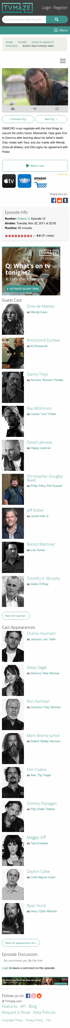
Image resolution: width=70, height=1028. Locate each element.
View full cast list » (16, 615)
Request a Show (16, 1013)
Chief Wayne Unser (43, 877)
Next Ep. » (51, 119)
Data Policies (44, 1013)
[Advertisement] (31, 271)
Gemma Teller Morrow (45, 673)
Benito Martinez (41, 544)
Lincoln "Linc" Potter (43, 414)
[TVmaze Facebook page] (28, 996)
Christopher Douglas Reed (45, 478)
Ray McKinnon (39, 408)
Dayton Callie (38, 871)
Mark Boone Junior (43, 735)
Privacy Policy (34, 1020)
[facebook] (53, 201)
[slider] (20, 235)
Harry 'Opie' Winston (44, 911)
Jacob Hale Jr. (40, 516)
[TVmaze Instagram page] (33, 996)
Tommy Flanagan (42, 803)
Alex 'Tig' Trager (41, 775)
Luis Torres (38, 550)
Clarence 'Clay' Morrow (45, 707)
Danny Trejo (37, 374)
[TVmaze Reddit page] (39, 996)
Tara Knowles (39, 843)
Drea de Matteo (40, 306)
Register (60, 7)
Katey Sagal (37, 667)
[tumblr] (65, 201)
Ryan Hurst (36, 905)
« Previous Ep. (18, 119)
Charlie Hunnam (41, 633)
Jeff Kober (35, 510)
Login (47, 7)
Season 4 (24, 218)
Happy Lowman (41, 448)
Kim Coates (37, 769)
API (23, 1007)
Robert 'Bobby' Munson (45, 741)
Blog (33, 1007)
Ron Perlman (38, 701)
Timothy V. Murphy (43, 578)
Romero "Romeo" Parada (47, 380)
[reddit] (59, 201)
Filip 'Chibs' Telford (42, 809)
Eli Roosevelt (39, 346)
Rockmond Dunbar (43, 340)
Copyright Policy (12, 1020)
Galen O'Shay (40, 584)
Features (9, 1007)
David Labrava (39, 442)
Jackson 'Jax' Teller (43, 639)
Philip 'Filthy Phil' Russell (46, 486)
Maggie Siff (36, 837)
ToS (48, 1020)
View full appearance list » (21, 943)
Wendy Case (39, 312)
